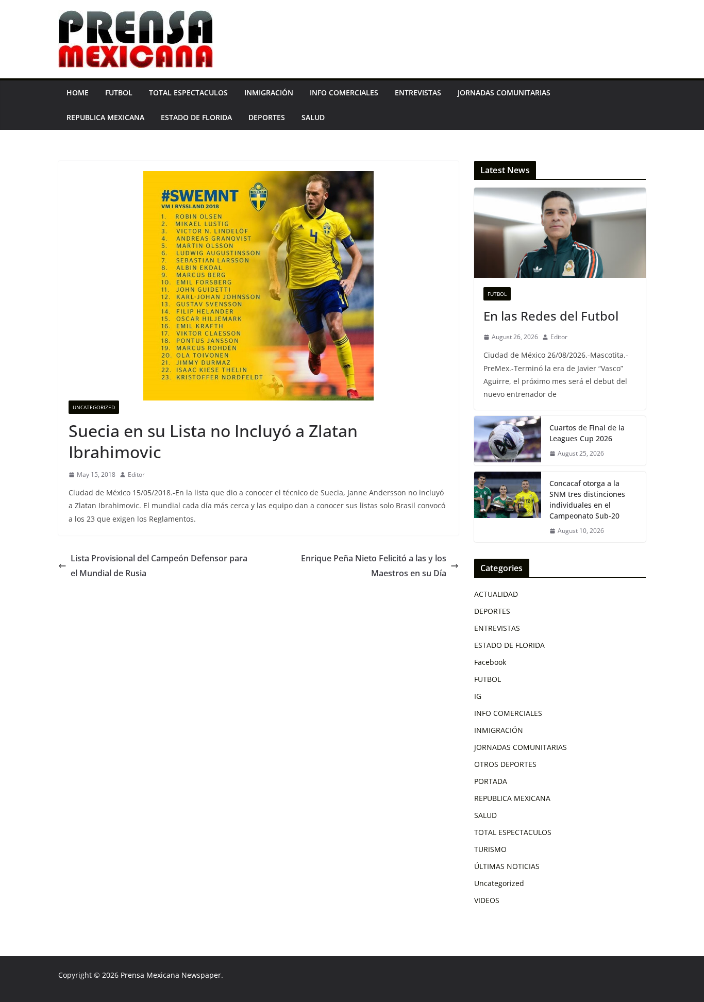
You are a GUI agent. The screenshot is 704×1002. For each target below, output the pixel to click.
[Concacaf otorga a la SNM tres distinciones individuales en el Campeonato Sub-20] (507, 507)
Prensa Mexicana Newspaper (171, 975)
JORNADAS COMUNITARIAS (504, 92)
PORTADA (490, 781)
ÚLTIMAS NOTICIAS (507, 866)
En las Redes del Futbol (550, 315)
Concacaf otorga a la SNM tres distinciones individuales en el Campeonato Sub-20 (587, 499)
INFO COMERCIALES (344, 92)
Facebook (490, 662)
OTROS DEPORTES (505, 764)
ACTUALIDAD (496, 594)
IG (477, 696)
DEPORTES (266, 117)
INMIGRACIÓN (268, 92)
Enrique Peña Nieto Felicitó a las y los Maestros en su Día (373, 566)
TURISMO (490, 849)
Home (77, 92)
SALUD (313, 117)
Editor (136, 474)
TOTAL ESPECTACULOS (188, 92)
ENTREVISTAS (418, 92)
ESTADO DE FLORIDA (196, 117)
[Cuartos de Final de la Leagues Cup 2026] (507, 440)
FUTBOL (118, 92)
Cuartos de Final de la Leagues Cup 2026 (587, 433)
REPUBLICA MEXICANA (105, 117)
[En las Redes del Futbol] (560, 233)
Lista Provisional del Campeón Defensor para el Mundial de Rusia (159, 566)
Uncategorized (94, 407)
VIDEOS (486, 900)
